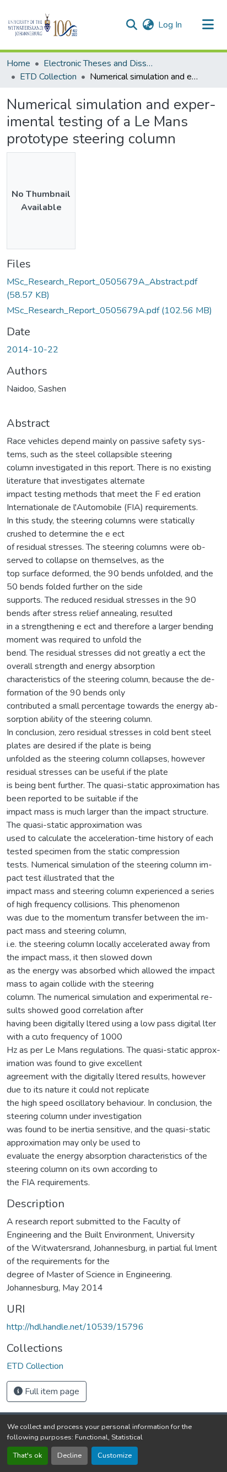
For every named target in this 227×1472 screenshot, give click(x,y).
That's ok (27, 1455)
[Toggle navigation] (208, 24)
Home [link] (18, 63)
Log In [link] (170, 25)
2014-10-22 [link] (32, 350)
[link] (113, 288)
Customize (115, 1455)
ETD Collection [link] (48, 77)
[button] (61, 25)
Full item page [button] (51, 1391)
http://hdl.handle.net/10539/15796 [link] (75, 1327)
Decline (69, 1455)
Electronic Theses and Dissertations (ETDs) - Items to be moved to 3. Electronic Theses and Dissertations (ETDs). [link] (99, 63)
